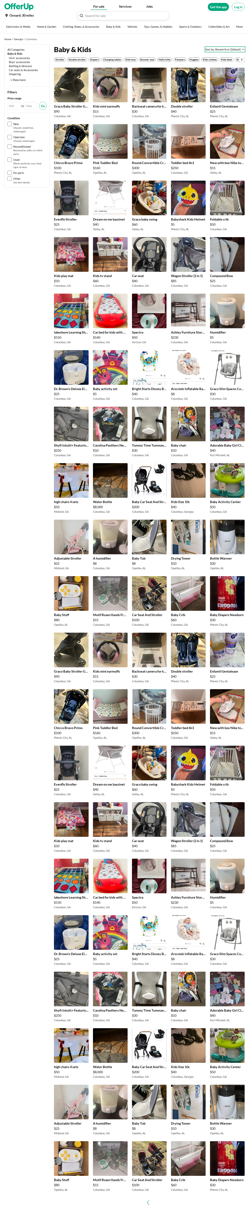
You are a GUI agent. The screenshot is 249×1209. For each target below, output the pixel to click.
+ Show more (18, 79)
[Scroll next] (242, 60)
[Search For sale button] (81, 15)
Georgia (18, 39)
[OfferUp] (19, 7)
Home (7, 39)
